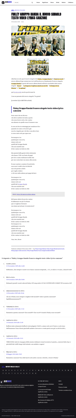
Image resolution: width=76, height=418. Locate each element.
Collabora (70, 2)
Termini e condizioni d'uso (65, 390)
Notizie (63, 2)
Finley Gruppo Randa (40, 248)
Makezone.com (70, 415)
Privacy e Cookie (62, 387)
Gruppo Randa (22, 184)
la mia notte (18, 92)
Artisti (57, 2)
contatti (61, 411)
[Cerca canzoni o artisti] (32, 2)
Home (38, 2)
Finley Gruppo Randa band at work (55, 248)
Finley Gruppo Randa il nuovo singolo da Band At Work (41, 250)
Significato (45, 2)
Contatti (60, 384)
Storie (52, 2)
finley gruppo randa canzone (18, 250)
